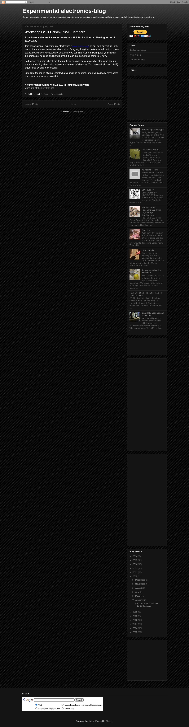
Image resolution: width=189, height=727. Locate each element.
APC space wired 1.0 (151, 149)
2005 (135, 632)
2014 (135, 564)
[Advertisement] (147, 98)
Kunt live (146, 230)
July (137, 592)
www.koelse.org (80, 46)
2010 (135, 612)
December (140, 580)
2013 (135, 568)
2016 (135, 556)
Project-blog (135, 55)
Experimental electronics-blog (64, 11)
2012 (135, 572)
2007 (135, 624)
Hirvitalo (45, 88)
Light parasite (148, 250)
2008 (135, 620)
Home (73, 104)
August (138, 588)
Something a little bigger (153, 129)
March (138, 596)
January (139, 600)
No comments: (57, 94)
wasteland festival (150, 170)
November (140, 584)
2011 (135, 576)
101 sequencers (137, 59)
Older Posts (114, 104)
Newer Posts (31, 104)
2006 (135, 628)
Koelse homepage (137, 50)
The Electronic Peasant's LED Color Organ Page (151, 210)
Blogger (109, 721)
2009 (135, 616)
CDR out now (148, 190)
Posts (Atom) (78, 112)
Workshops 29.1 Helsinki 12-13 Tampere (55, 32)
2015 (135, 560)
